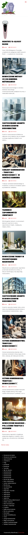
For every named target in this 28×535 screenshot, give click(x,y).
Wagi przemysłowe (9, 520)
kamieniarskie (7, 472)
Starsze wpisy (5, 445)
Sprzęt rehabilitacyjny (10, 515)
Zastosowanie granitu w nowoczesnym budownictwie (13, 126)
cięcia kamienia (8, 459)
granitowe (6, 464)
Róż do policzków (9, 511)
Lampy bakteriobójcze (10, 483)
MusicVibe (21, 532)
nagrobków (7, 492)
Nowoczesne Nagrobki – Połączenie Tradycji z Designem (14, 426)
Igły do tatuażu (8, 470)
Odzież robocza (8, 502)
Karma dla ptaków (9, 479)
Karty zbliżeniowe (9, 481)
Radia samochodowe (9, 509)
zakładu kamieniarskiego (10, 522)
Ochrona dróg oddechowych (12, 500)
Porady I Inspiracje (9, 505)
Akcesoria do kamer (9, 455)
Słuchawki (6, 513)
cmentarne (7, 461)
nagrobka (6, 489)
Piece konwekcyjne (9, 503)
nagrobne (6, 498)
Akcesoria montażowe (10, 457)
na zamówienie (8, 487)
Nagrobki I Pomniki (9, 490)
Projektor (6, 507)
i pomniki (6, 468)
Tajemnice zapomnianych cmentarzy (9, 212)
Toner (5, 516)
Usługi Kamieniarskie (9, 518)
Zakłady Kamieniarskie (10, 524)
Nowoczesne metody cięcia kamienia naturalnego (12, 79)
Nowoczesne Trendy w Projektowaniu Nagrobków (13, 259)
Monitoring (7, 485)
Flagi (5, 462)
